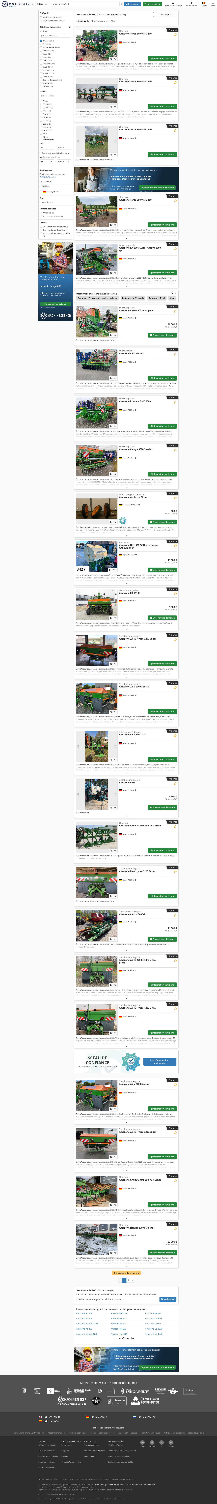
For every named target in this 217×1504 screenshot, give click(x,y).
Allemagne (52, 191)
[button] (213, 4)
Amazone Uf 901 (157, 298)
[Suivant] (115, 45)
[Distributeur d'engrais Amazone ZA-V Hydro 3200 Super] (96, 882)
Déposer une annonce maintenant (157, 187)
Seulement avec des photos (56, 227)
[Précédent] (78, 45)
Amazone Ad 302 (84, 1313)
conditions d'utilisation (104, 1499)
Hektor (47, 127)
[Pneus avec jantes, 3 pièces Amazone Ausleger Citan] (96, 508)
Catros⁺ (47, 117)
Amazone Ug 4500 (153, 1334)
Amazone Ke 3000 (119, 1313)
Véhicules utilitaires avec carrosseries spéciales (184, 1433)
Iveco (47, 57)
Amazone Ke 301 (118, 1318)
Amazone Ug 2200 (153, 1328)
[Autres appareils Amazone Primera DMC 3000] (96, 412)
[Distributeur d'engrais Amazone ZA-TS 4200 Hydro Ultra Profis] (96, 971)
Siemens (48, 50)
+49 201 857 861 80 (146, 1417)
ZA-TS (49, 107)
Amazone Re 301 (153, 1313)
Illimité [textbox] (46, 186)
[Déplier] (126, 72)
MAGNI (48, 67)
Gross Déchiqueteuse (103, 1433)
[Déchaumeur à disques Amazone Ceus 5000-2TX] (96, 746)
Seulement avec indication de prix (56, 153)
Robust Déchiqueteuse (150, 1433)
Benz (47, 44)
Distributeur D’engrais (133, 298)
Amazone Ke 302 (118, 1323)
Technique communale (54, 20)
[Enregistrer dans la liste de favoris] (175, 34)
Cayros (47, 114)
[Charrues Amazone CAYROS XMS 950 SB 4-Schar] (96, 837)
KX (45, 133)
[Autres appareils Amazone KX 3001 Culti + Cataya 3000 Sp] (96, 259)
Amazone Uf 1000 (153, 1318)
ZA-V (49, 104)
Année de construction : (50, 157)
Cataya (47, 120)
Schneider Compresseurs (126, 1433)
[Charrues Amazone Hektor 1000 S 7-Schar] (96, 1239)
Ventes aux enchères (53, 216)
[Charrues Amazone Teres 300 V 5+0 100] (96, 45)
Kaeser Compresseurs (57, 1433)
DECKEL (48, 86)
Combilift (49, 63)
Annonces (48, 213)
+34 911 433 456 (51, 1421)
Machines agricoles (52, 17)
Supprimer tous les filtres (104, 21)
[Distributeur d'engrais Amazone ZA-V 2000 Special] (96, 698)
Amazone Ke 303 (118, 1328)
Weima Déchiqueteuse (79, 1433)
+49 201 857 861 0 (99, 1417)
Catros (47, 124)
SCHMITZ (49, 73)
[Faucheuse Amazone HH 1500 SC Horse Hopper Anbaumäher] (96, 556)
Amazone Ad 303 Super (87, 1323)
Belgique (48, 177)
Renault (48, 77)
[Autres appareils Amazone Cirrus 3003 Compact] (96, 321)
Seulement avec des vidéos (55, 230)
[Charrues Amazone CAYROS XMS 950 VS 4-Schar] (96, 1191)
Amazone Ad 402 (84, 1328)
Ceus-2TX (48, 130)
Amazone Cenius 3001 (86, 1334)
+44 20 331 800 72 (51, 1417)
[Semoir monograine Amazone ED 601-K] (96, 604)
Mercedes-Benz (51, 47)
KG (45, 137)
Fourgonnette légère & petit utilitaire (28, 1433)
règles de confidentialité (77, 1499)
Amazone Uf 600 (153, 1323)
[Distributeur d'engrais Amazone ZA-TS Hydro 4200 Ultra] (96, 1019)
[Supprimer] (121, 4)
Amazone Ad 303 (84, 1318)
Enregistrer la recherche (127, 1273)
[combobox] (55, 186)
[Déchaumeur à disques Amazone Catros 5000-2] (96, 925)
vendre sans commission (55, 304)
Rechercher (133, 4)
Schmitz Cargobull (52, 80)
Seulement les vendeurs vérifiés (56, 234)
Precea (47, 111)
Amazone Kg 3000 (119, 1334)
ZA (45, 101)
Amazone (48, 41)
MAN (47, 54)
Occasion (47, 202)
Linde (47, 60)
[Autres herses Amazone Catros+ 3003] (96, 364)
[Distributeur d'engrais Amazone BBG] (96, 794)
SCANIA (48, 83)
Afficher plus (127, 1338)
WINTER (48, 70)
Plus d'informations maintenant (159, 1062)
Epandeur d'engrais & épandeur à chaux (97, 298)
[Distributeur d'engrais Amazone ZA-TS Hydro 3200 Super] (96, 650)
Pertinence (165, 14)
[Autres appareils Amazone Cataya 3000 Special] (96, 460)
